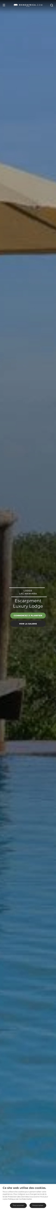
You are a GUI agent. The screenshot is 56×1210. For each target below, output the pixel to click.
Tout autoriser (18, 1205)
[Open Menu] (4, 5)
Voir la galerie (28, 624)
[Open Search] (51, 5)
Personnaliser (37, 1205)
